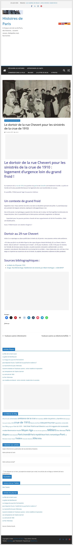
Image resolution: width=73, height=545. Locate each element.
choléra (9, 423)
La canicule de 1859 (8, 374)
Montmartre (11, 430)
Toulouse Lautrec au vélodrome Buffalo (54, 336)
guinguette (10, 426)
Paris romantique (52, 434)
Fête (6, 426)
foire (3, 426)
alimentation (14, 419)
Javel (35, 185)
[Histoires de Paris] (4, 70)
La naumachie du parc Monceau (12, 365)
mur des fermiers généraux (40, 430)
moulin (18, 430)
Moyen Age (27, 430)
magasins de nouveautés (59, 426)
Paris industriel (14, 435)
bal (56, 418)
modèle (4, 430)
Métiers (51, 430)
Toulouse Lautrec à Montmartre (15, 336)
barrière (60, 418)
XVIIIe (39, 438)
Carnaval (4, 423)
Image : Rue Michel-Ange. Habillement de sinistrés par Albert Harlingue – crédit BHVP (35, 268)
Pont (62, 434)
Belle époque (66, 418)
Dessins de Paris (35, 423)
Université (25, 438)
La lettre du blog (42, 72)
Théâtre (18, 438)
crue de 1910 (20, 185)
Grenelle (43, 185)
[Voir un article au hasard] (68, 70)
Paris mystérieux (38, 434)
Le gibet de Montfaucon (9, 357)
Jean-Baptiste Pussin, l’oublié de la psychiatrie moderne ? (19, 362)
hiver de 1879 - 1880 (20, 426)
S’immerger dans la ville (16, 72)
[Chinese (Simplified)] (59, 24)
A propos (54, 72)
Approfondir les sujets (35, 68)
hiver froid (31, 426)
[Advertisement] (36, 52)
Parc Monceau (61, 430)
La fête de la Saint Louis (9, 354)
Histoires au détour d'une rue (12, 120)
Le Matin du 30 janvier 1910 (16, 265)
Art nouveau (39, 419)
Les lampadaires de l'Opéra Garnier (13, 371)
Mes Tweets (6, 487)
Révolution (5, 438)
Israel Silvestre (40, 426)
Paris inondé (24, 434)
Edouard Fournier (47, 422)
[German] (65, 24)
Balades (30, 72)
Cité (12, 423)
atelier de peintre (49, 419)
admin (16, 132)
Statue (9, 438)
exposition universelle (61, 423)
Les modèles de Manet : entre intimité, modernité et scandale (20, 380)
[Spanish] (69, 24)
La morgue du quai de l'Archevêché (13, 360)
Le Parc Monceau (7, 377)
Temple (13, 438)
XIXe (35, 438)
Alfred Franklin (6, 419)
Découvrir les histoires (16, 68)
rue (66, 435)
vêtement (30, 438)
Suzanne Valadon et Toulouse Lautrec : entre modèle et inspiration (22, 368)
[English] (62, 24)
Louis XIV (48, 426)
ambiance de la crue (27, 418)
